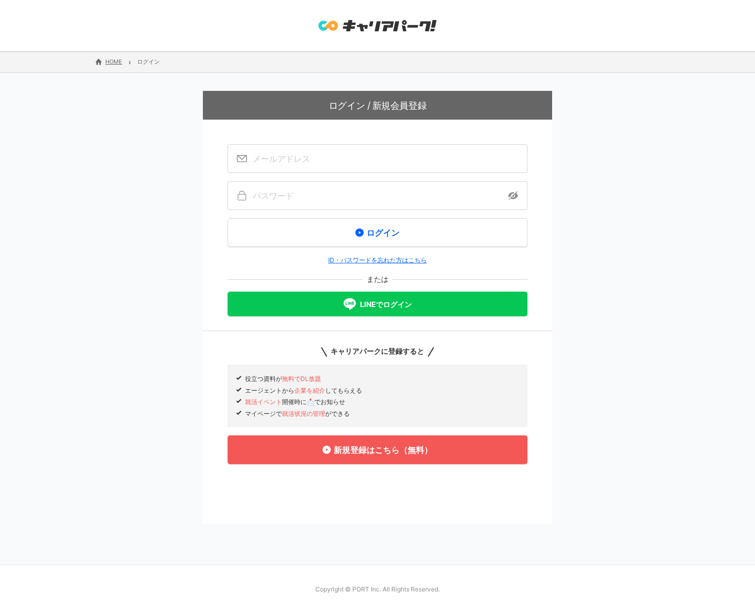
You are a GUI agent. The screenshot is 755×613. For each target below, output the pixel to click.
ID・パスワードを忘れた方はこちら (377, 260)
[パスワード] (377, 195)
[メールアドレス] (377, 158)
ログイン (383, 232)
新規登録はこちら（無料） (383, 450)
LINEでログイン (386, 304)
